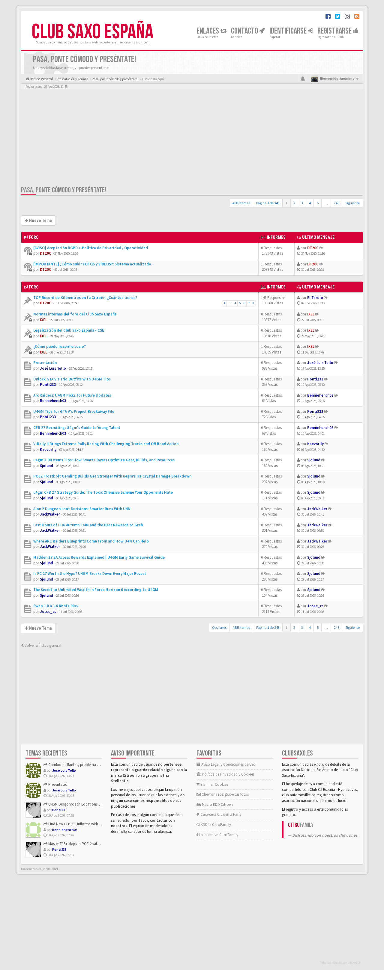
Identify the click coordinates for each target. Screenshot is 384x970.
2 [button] (294, 203)
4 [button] (310, 203)
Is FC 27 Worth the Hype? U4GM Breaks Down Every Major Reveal (89, 573)
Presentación (45, 362)
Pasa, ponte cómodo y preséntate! (63, 190)
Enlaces (208, 31)
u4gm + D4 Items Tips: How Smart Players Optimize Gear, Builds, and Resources (104, 460)
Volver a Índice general (42, 645)
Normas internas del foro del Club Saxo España (75, 314)
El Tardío (315, 297)
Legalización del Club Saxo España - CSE (68, 330)
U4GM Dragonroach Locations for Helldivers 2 (84, 804)
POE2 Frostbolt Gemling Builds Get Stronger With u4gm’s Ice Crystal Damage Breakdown (112, 476)
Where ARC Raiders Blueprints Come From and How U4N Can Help (91, 541)
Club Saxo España (92, 32)
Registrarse (335, 31)
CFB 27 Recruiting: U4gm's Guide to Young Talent (76, 427)
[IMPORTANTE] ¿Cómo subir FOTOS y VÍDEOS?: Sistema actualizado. (92, 264)
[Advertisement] (192, 139)
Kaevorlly (48, 449)
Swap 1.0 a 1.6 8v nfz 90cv (55, 605)
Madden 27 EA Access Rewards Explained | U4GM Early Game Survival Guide (99, 557)
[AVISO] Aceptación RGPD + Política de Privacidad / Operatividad (90, 247)
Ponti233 (48, 384)
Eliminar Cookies (214, 784)
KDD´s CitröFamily (215, 824)
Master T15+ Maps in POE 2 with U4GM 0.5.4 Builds (87, 843)
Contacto (245, 31)
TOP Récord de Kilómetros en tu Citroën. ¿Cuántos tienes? (85, 297)
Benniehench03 (53, 400)
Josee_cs (48, 611)
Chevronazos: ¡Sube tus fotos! (225, 794)
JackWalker (50, 514)
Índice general (41, 78)
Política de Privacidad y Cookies (227, 774)
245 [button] (336, 203)
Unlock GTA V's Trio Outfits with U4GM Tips (72, 379)
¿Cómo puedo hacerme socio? (59, 346)
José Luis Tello (53, 368)
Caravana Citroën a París (220, 814)
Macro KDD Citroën (217, 804)
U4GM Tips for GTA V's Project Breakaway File (73, 411)
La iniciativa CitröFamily (218, 834)
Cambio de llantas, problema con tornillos (82, 764)
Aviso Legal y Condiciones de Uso (228, 764)
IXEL (43, 319)
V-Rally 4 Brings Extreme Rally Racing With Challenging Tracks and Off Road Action (105, 443)
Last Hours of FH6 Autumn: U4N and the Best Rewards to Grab (88, 525)
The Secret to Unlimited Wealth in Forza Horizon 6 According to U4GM (95, 589)
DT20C (45, 253)
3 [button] (302, 203)
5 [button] (318, 203)
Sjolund (46, 465)
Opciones (219, 627)
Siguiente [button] (352, 203)
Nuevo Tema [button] (40, 220)
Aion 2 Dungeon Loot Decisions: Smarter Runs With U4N (81, 508)
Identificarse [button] (288, 31)
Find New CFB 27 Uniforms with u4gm (77, 824)
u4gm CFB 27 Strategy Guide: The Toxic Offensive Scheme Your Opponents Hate (103, 492)
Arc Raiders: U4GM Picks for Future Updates (72, 395)
